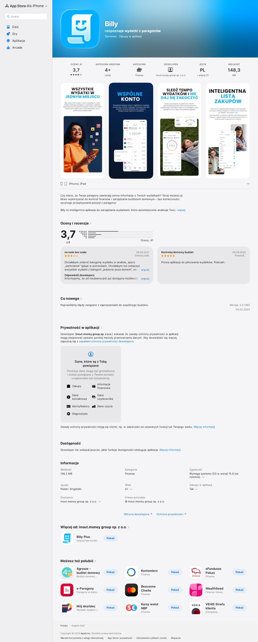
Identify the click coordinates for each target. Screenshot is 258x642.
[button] (26, 27)
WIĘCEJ (145, 269)
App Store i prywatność (120, 638)
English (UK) (78, 626)
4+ (126, 489)
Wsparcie (176, 638)
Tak (191, 489)
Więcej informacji (204, 426)
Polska (64, 626)
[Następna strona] (254, 265)
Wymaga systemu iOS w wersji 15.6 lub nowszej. (213, 475)
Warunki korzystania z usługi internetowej (81, 638)
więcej (181, 210)
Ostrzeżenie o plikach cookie (151, 638)
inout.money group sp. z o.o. (78, 501)
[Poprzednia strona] (56, 265)
